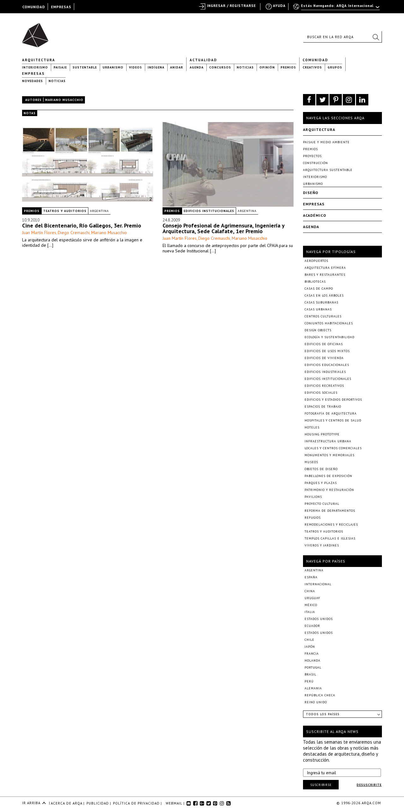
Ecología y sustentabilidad (329, 337)
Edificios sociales (321, 393)
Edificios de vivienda (324, 358)
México (311, 605)
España (311, 577)
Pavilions (313, 497)
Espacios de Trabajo (323, 406)
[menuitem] (337, 8)
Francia (312, 654)
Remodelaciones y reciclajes (331, 524)
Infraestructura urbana (328, 441)
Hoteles (312, 427)
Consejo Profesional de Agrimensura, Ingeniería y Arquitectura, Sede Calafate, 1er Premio (223, 228)
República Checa (320, 695)
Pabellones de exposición (328, 476)
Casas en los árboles (324, 295)
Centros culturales (323, 316)
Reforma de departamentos (330, 511)
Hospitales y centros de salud (333, 420)
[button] (375, 37)
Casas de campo (319, 288)
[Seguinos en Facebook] (309, 99)
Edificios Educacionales (327, 365)
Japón (310, 647)
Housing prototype (322, 434)
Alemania (313, 688)
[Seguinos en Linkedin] (362, 99)
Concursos (220, 67)
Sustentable (85, 67)
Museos (311, 462)
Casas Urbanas (318, 309)
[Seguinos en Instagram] (349, 99)
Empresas (33, 73)
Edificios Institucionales (209, 211)
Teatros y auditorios (64, 211)
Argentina (99, 211)
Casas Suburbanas (321, 302)
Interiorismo (35, 67)
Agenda (197, 67)
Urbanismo (113, 67)
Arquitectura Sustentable (328, 170)
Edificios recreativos (324, 386)
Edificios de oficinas (324, 344)
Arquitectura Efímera (325, 268)
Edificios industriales (325, 372)
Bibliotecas (315, 282)
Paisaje (60, 67)
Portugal (313, 667)
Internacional (318, 584)
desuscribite (369, 785)
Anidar (176, 67)
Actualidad (203, 60)
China (310, 591)
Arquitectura (38, 60)
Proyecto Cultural (322, 504)
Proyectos (312, 156)
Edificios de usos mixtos (327, 351)
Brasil (310, 674)
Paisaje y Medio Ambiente (326, 142)
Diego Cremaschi (74, 232)
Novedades (32, 81)
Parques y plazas (321, 483)
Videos (135, 67)
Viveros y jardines (322, 545)
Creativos (312, 67)
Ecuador (312, 626)
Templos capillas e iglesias (330, 538)
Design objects (318, 330)
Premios (288, 67)
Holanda (312, 660)
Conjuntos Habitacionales (329, 323)
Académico (314, 215)
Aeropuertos (316, 261)
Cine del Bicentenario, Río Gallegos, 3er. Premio (81, 225)
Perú (309, 681)
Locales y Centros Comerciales (333, 448)
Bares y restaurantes (325, 275)
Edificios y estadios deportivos (333, 400)
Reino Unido (316, 702)
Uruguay (312, 598)
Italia (310, 612)
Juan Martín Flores (39, 232)
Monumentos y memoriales (329, 455)
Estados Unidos (319, 619)
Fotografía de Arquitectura (331, 413)
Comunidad (315, 60)
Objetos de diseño (321, 469)
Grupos (335, 67)
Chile (309, 640)
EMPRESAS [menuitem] (61, 7)
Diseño (310, 192)
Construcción (315, 163)
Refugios (313, 518)
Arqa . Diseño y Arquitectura (37, 32)
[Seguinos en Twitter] (322, 99)
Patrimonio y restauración (329, 490)
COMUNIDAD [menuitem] (33, 7)
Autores (33, 100)
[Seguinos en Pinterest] (336, 99)
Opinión (267, 67)
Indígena (156, 67)
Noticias (245, 67)
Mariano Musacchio (109, 232)
